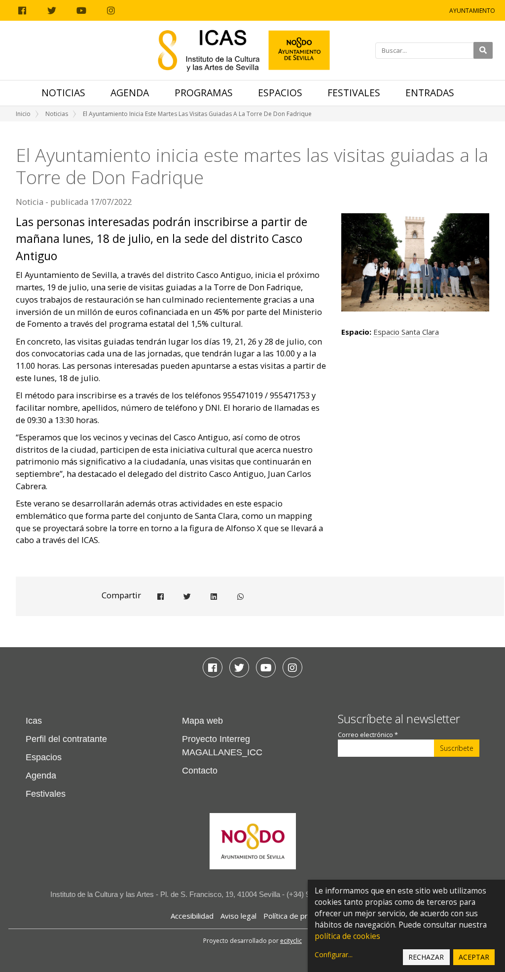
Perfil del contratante (66, 739)
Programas (204, 92)
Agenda (129, 92)
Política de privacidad (299, 916)
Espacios (280, 92)
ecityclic (291, 940)
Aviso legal (238, 916)
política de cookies (347, 936)
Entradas (429, 92)
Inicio (23, 114)
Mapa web (202, 721)
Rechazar (426, 957)
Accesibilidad (192, 916)
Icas (34, 721)
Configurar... (334, 954)
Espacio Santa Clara (406, 332)
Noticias (63, 92)
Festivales (353, 92)
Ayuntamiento (472, 10)
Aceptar (474, 957)
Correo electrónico (368, 735)
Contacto (199, 771)
